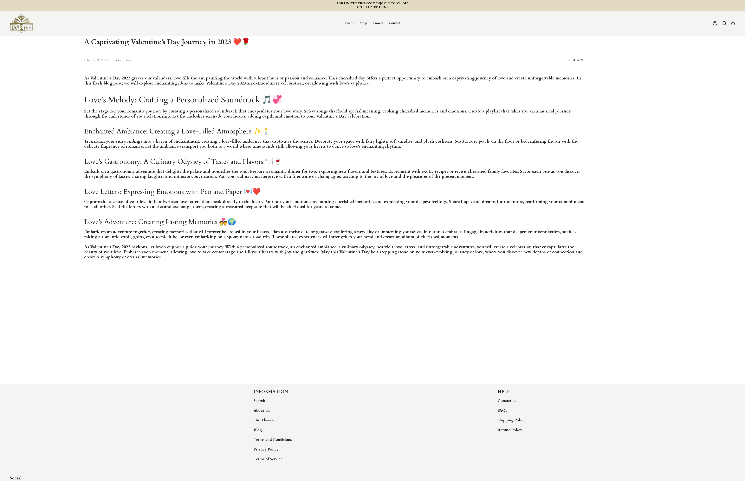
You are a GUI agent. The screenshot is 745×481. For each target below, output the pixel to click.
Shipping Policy (511, 420)
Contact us (507, 400)
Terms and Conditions (273, 439)
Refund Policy (510, 429)
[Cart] (733, 23)
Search (259, 400)
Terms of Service (268, 459)
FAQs (502, 410)
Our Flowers (264, 420)
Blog (258, 429)
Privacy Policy (266, 449)
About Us (262, 410)
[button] (363, 23)
